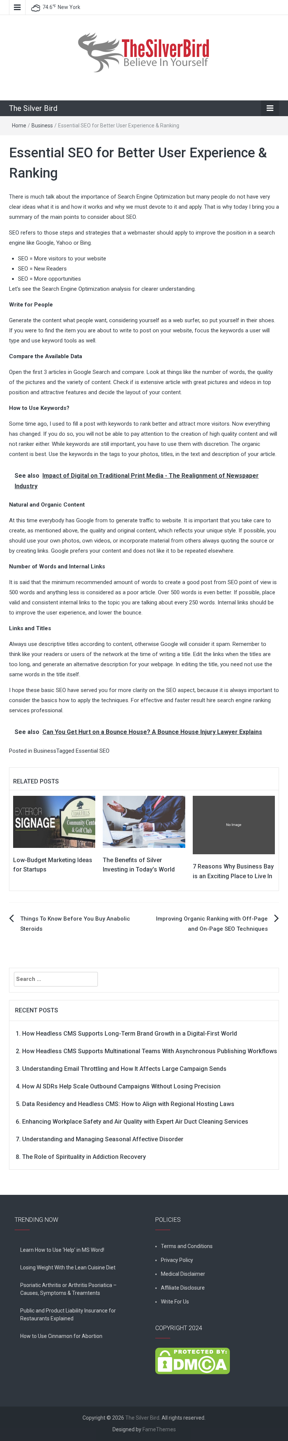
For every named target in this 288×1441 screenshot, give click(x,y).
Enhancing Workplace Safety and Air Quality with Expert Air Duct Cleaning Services (135, 1121)
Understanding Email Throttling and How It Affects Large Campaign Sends (124, 1068)
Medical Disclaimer (183, 1274)
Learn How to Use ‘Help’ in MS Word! (62, 1250)
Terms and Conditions (187, 1246)
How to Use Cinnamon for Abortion (61, 1336)
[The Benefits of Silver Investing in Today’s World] (144, 821)
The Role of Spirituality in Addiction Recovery (84, 1156)
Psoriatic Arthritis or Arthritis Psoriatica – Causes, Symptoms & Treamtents (68, 1289)
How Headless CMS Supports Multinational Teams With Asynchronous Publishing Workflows (149, 1051)
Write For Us (175, 1302)
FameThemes (159, 1429)
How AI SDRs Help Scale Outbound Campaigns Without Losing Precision (121, 1086)
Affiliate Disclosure (183, 1288)
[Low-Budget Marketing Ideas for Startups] (54, 821)
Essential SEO (93, 750)
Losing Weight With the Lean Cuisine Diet (68, 1268)
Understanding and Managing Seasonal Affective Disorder (102, 1139)
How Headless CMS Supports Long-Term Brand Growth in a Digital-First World (129, 1033)
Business (42, 126)
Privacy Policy (177, 1260)
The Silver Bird (33, 108)
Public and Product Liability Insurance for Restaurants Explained (68, 1314)
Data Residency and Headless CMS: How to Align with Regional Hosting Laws (128, 1104)
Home (19, 126)
